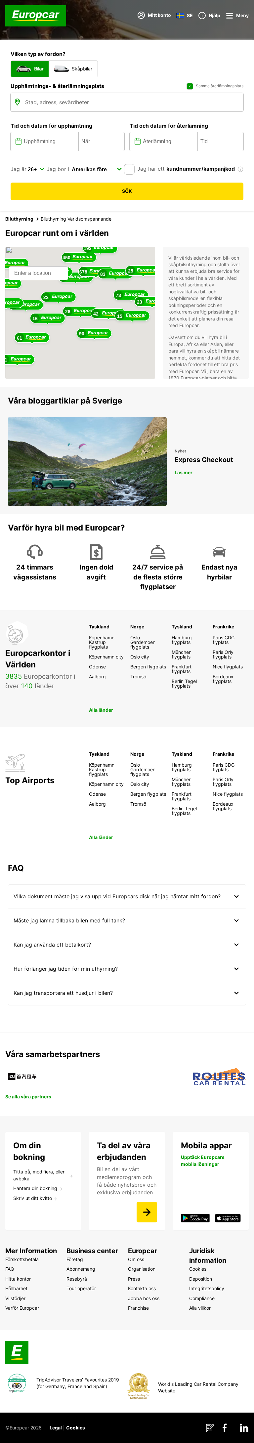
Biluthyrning (19, 219)
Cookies (75, 1427)
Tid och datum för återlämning (169, 125)
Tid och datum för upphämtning (51, 125)
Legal (56, 1427)
